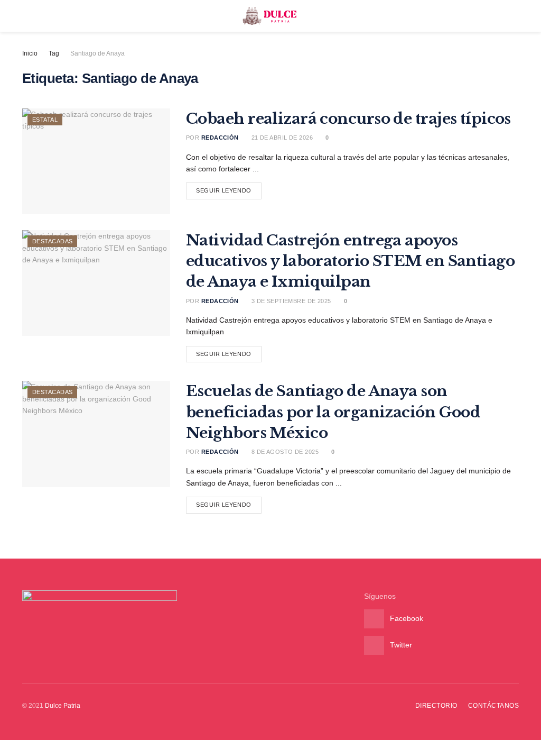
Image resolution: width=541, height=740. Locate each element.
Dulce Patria (62, 705)
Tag (54, 53)
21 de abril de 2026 (281, 137)
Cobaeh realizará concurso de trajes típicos (348, 118)
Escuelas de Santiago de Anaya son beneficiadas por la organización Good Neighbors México (333, 412)
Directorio (436, 705)
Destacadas (52, 241)
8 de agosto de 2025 (284, 452)
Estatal (45, 119)
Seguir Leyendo (223, 190)
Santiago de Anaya (97, 53)
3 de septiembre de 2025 (290, 301)
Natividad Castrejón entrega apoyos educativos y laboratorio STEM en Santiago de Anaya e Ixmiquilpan (350, 261)
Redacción (220, 137)
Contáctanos (493, 705)
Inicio (30, 53)
